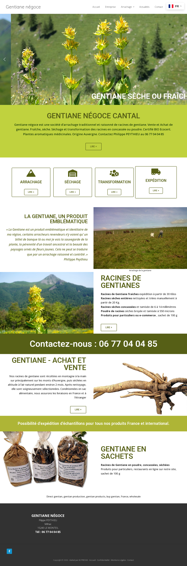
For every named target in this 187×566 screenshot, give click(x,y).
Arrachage (31, 182)
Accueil (92, 560)
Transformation (114, 182)
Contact (130, 560)
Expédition (156, 180)
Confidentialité (103, 560)
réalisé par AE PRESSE (78, 560)
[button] (93, 59)
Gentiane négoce (23, 7)
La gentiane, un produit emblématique (56, 219)
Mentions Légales (118, 560)
